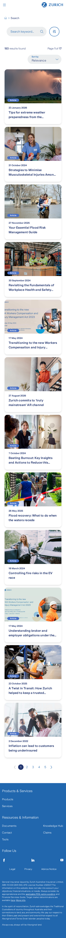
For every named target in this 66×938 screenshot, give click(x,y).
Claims (47, 832)
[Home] (52, 4)
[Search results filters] (54, 31)
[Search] (43, 31)
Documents (9, 825)
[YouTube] (62, 860)
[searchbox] (23, 32)
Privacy (28, 869)
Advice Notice (49, 869)
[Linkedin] (33, 860)
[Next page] (51, 767)
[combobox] (43, 60)
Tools (5, 839)
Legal (12, 869)
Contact (7, 832)
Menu (5, 5)
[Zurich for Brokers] (7, 18)
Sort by (35, 57)
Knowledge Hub (53, 825)
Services (7, 806)
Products (7, 799)
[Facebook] (4, 860)
